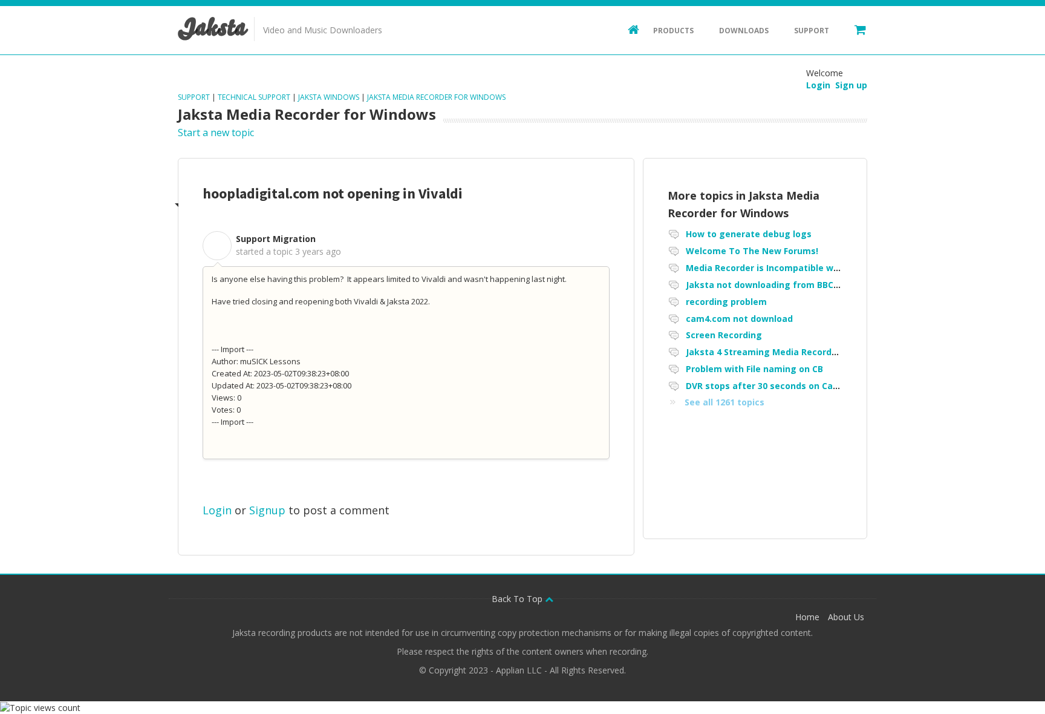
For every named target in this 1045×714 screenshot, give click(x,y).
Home (807, 617)
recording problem (726, 301)
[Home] (627, 29)
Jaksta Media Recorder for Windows (436, 97)
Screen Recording (724, 335)
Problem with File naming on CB (754, 369)
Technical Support (254, 97)
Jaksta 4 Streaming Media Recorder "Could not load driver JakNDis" (832, 352)
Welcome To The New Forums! (752, 251)
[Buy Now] (854, 29)
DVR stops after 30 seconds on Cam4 (766, 385)
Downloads (744, 30)
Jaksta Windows (328, 97)
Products (673, 30)
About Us (846, 617)
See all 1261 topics (724, 402)
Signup (267, 510)
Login (217, 510)
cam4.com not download (739, 318)
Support (811, 30)
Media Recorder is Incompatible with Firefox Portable (802, 267)
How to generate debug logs (749, 234)
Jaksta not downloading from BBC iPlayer (775, 284)
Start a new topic (216, 132)
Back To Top (518, 598)
